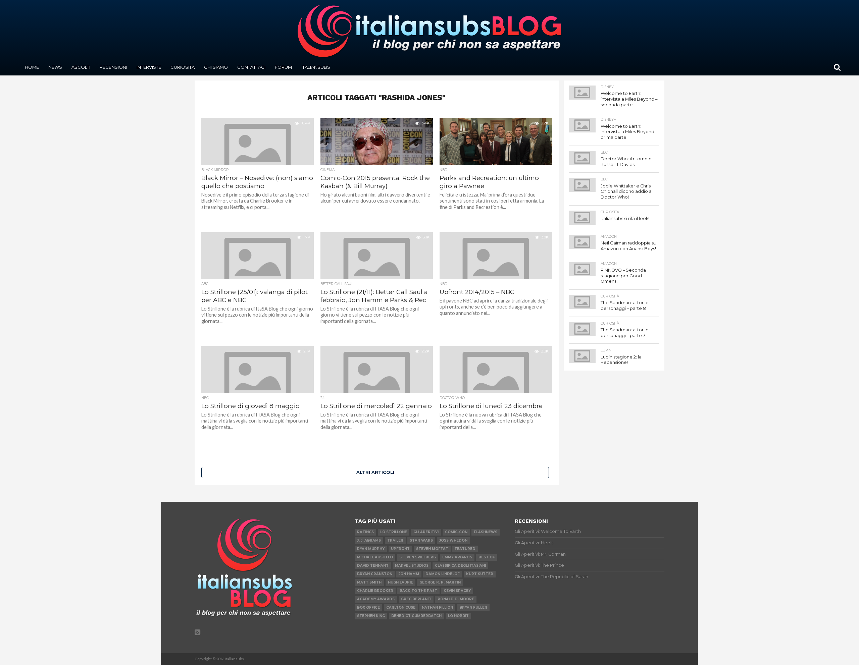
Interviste (149, 67)
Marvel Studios (411, 565)
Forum (283, 67)
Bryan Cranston (374, 574)
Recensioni (113, 67)
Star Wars (421, 540)
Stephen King (371, 616)
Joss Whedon (453, 540)
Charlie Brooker (375, 591)
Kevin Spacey (457, 591)
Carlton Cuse (400, 607)
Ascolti (80, 67)
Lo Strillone (393, 532)
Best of (486, 557)
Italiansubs (315, 67)
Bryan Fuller (473, 607)
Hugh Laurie (400, 582)
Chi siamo (216, 67)
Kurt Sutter (479, 574)
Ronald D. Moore (456, 599)
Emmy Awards (457, 557)
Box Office (368, 607)
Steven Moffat (432, 549)
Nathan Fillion (437, 607)
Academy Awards (376, 599)
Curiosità (182, 67)
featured (465, 549)
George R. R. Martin (440, 582)
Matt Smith (369, 582)
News (55, 67)
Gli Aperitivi (426, 532)
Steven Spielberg (417, 557)
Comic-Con (456, 532)
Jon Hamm (409, 574)
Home (32, 67)
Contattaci (251, 67)
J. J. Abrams (369, 540)
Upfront (400, 549)
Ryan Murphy (371, 549)
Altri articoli (375, 472)
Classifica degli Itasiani (460, 565)
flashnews (485, 532)
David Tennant (373, 565)
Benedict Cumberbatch (416, 616)
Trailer (395, 540)
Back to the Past (418, 591)
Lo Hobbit (458, 616)
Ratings (365, 532)
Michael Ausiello (375, 557)
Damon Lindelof (442, 574)
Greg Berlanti (416, 599)
